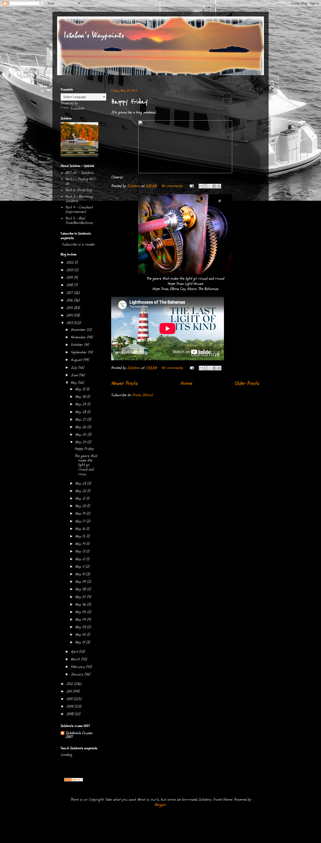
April (75, 651)
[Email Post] (191, 185)
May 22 (81, 491)
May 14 (80, 543)
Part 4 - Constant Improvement (79, 209)
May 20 (81, 506)
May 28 (81, 412)
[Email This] (201, 186)
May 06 (81, 604)
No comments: (172, 185)
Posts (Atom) (143, 395)
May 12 (80, 559)
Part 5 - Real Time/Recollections (79, 220)
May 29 (81, 404)
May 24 (81, 442)
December (79, 329)
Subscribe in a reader (78, 244)
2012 (70, 683)
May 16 (80, 528)
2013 (70, 322)
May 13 (80, 551)
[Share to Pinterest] (218, 186)
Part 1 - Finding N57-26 (81, 181)
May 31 (80, 389)
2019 (70, 277)
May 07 (81, 597)
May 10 (80, 574)
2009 (70, 706)
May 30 (81, 396)
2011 (69, 691)
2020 (70, 270)
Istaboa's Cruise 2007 (79, 734)
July (74, 367)
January (77, 674)
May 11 (80, 566)
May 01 (80, 642)
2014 (70, 315)
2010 (70, 699)
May (74, 382)
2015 (70, 307)
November (79, 337)
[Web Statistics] (73, 780)
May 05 (81, 612)
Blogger (160, 804)
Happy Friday (129, 102)
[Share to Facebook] (214, 186)
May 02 (81, 634)
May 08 (81, 589)
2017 (70, 292)
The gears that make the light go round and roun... (85, 465)
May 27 (81, 419)
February (78, 666)
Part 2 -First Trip (78, 190)
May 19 (80, 513)
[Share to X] (209, 186)
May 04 (81, 619)
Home (186, 383)
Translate (77, 108)
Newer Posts (124, 383)
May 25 (81, 434)
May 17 (80, 521)
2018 (70, 285)
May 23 (81, 483)
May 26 (81, 427)
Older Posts (247, 383)
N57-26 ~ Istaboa (79, 172)
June (75, 375)
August (77, 359)
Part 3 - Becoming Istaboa (79, 199)
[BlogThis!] (205, 186)
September (79, 352)
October (77, 344)
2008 (70, 714)
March (76, 659)
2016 (70, 300)
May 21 (80, 498)
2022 (70, 262)
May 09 (81, 581)
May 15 (80, 536)
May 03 (81, 627)
